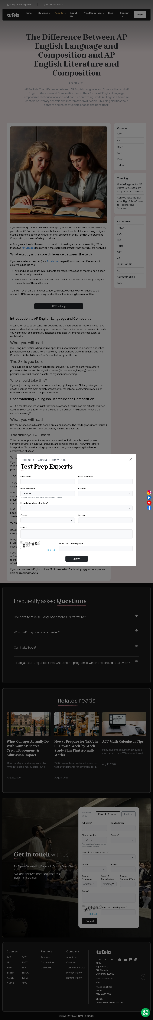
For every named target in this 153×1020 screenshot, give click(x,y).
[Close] (131, 459)
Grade (23, 515)
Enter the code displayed (71, 543)
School (81, 515)
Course (82, 488)
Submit (76, 559)
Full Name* (25, 476)
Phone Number (27, 488)
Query (23, 527)
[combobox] (105, 493)
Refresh (51, 550)
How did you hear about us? (34, 503)
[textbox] (80, 493)
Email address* (85, 476)
